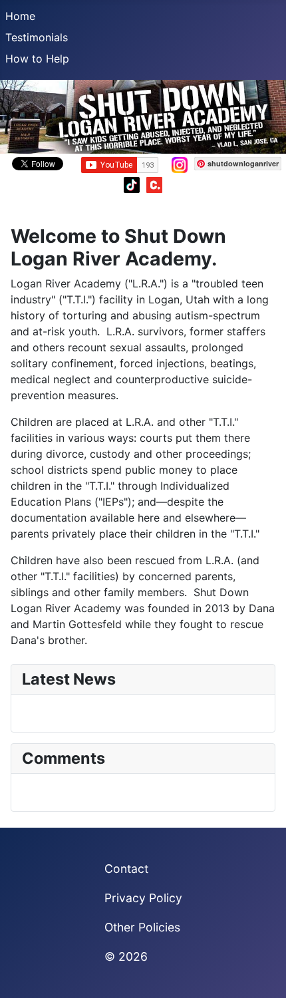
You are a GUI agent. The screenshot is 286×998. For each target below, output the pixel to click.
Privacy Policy (143, 898)
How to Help (37, 58)
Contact (126, 869)
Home (20, 16)
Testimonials (36, 37)
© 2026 (126, 956)
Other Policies (142, 927)
